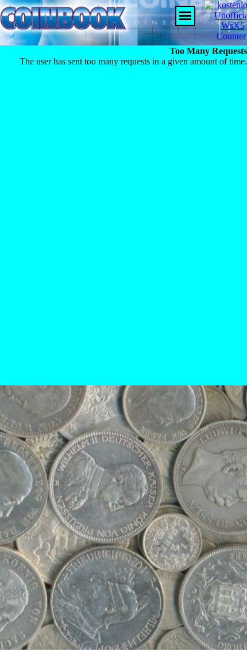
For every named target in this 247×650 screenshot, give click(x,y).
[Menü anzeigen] (185, 16)
